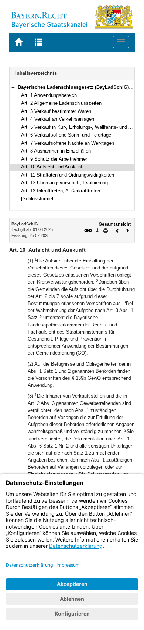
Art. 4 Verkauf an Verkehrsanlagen (57, 119)
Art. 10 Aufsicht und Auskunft (52, 167)
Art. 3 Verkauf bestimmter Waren (56, 111)
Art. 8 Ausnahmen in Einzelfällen (56, 151)
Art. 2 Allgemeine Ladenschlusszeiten (61, 103)
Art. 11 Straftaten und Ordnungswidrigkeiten (67, 175)
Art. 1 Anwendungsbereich (49, 95)
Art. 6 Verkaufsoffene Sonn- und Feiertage (66, 135)
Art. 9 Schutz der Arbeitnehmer (54, 159)
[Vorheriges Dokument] (117, 230)
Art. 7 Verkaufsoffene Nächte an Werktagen (67, 143)
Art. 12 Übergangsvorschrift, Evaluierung (64, 182)
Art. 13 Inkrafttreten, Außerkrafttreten (60, 191)
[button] (13, 87)
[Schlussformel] (38, 198)
